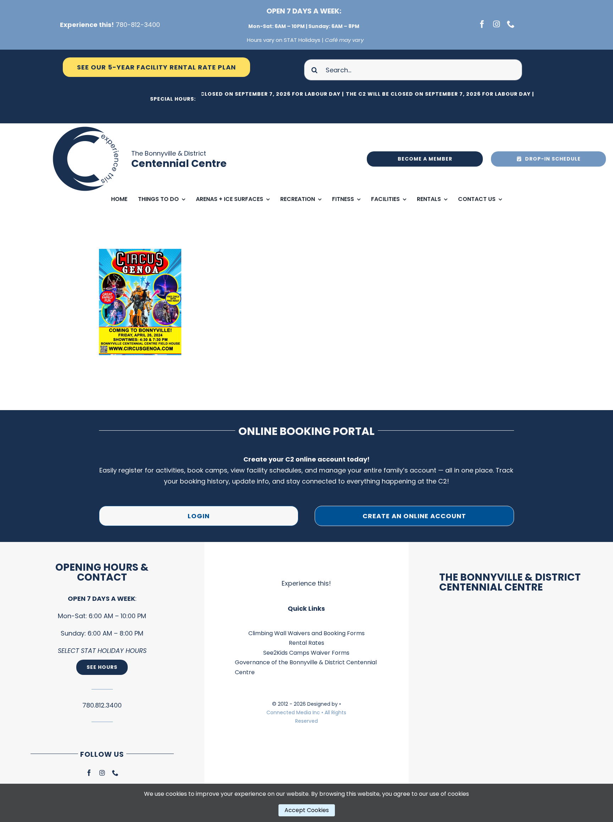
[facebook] (482, 24)
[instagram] (496, 24)
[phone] (511, 24)
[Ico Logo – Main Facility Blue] (86, 126)
